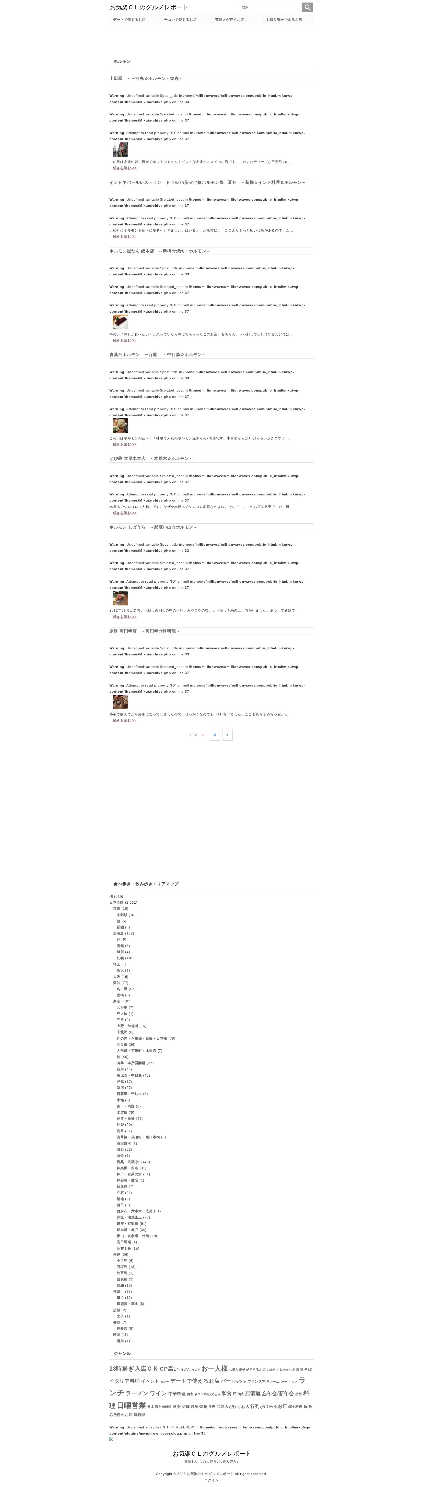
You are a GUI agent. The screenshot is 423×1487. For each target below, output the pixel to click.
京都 (116, 908)
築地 (120, 1199)
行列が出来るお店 (268, 1406)
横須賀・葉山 (127, 1304)
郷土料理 (295, 1407)
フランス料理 (258, 1381)
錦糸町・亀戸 (127, 1230)
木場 (120, 1100)
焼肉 (186, 1406)
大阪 (116, 977)
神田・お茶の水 (129, 1174)
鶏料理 (139, 1415)
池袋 (120, 1125)
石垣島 (122, 1267)
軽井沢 (122, 1328)
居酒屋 (253, 1393)
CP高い (169, 1369)
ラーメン (137, 1393)
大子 (120, 1316)
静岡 (116, 1335)
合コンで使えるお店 (180, 20)
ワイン (158, 1393)
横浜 (120, 1298)
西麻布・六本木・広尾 (135, 1211)
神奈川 (118, 1291)
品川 (120, 1069)
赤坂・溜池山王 (129, 1217)
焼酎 (194, 1407)
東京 (116, 1001)
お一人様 (214, 1368)
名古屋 (122, 989)
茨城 (116, 1310)
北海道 (118, 933)
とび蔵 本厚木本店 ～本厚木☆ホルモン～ (151, 458)
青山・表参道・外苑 (133, 1236)
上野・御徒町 (127, 1026)
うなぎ (196, 1369)
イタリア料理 (124, 1381)
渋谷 (120, 1149)
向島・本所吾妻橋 (131, 1063)
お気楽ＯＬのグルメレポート (210, 1474)
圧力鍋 (238, 1394)
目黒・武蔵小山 (129, 1162)
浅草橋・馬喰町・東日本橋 (138, 1137)
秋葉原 (122, 1186)
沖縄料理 (165, 1407)
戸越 (120, 1081)
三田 (120, 1020)
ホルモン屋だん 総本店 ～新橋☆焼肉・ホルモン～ (160, 251)
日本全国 (116, 902)
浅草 (120, 1131)
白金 (120, 1155)
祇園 (120, 927)
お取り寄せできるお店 (284, 20)
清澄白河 (124, 1143)
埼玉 (116, 964)
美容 (212, 1407)
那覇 (120, 1285)
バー (226, 1381)
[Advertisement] (198, 39)
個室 (190, 1394)
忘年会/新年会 (278, 1393)
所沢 (120, 970)
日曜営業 (131, 1405)
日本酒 (152, 1407)
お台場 (122, 1007)
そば (308, 1369)
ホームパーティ (280, 1381)
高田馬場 (124, 1242)
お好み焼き (284, 1369)
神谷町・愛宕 (127, 1180)
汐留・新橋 (126, 1118)
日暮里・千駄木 (129, 1094)
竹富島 (122, 1273)
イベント (150, 1381)
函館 (120, 946)
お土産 (271, 1369)
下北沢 (122, 1032)
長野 (116, 1322)
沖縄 (116, 1254)
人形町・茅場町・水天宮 (136, 1051)
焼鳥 (203, 1406)
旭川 (120, 952)
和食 (227, 1393)
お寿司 (297, 1369)
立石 (120, 1193)
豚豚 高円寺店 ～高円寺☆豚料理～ (144, 631)
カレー (165, 1381)
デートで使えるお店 (129, 20)
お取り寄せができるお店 (247, 1369)
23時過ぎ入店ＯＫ (134, 1368)
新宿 (120, 1088)
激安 (177, 1406)
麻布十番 (124, 1248)
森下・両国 (126, 1106)
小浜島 (122, 1261)
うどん (185, 1369)
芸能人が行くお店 (229, 20)
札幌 (120, 958)
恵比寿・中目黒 (129, 1075)
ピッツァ (239, 1381)
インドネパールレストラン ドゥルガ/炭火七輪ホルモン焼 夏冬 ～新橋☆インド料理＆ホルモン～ (207, 182)
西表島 (122, 1279)
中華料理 (177, 1393)
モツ (294, 1381)
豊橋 (120, 995)
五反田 (122, 1044)
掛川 (120, 1341)
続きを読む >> (125, 168)
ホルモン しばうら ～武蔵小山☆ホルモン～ (153, 527)
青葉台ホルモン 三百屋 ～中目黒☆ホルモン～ (157, 354)
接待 (298, 1394)
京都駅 (122, 915)
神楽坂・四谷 (127, 1168)
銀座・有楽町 (127, 1224)
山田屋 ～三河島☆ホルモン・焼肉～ (146, 78)
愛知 (116, 983)
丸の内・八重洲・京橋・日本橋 (142, 1038)
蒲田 (120, 1205)
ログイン (211, 1480)
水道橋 (122, 1112)
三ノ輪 (122, 1014)
